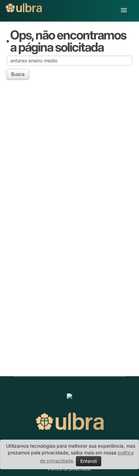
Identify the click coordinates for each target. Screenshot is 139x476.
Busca (18, 74)
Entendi (88, 461)
